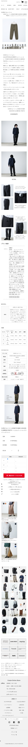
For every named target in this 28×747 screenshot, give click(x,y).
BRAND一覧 (4, 9)
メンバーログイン (8, 704)
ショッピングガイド (21, 701)
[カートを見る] (22, 2)
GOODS (25, 5)
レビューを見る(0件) (15, 491)
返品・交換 (21, 710)
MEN (14, 5)
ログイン (17, 2)
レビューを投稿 (14, 494)
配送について (21, 707)
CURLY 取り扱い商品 (14, 297)
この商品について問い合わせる (15, 487)
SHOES (20, 5)
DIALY (17, 9)
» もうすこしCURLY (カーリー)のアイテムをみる (14, 479)
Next (24, 33)
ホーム (2, 663)
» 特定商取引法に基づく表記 (14, 483)
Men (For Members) (19, 670)
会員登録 (8, 707)
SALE (6, 666)
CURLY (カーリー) (6, 12)
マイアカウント (8, 712)
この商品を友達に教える (14, 489)
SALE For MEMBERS (9, 670)
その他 (21, 712)
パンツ (19, 668)
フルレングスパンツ (17, 665)
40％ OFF (14, 666)
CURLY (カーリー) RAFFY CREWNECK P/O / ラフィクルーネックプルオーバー (9, 540)
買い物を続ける (14, 484)
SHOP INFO (11, 9)
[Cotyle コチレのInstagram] (9, 722)
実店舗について (14, 728)
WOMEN (9, 5)
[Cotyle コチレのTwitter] (19, 722)
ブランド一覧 (14, 732)
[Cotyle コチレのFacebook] (14, 722)
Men (6, 665)
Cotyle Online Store (9, 743)
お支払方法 (21, 704)
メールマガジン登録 (8, 710)
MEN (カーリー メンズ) (19, 663)
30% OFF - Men (4, 675)
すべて (2, 5)
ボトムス (10, 665)
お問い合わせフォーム (11, 694)
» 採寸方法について (14, 481)
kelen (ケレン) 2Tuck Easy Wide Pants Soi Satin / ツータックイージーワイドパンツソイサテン (9, 519)
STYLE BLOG (24, 9)
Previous (4, 33)
